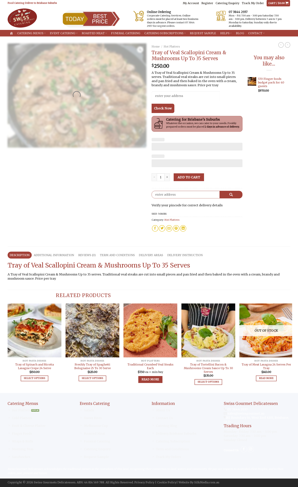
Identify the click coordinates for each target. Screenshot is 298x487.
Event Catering (62, 33)
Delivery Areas (151, 255)
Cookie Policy (166, 482)
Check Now (163, 108)
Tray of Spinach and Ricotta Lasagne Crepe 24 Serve (34, 366)
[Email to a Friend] (169, 228)
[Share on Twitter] (162, 228)
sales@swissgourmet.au (246, 413)
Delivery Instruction (185, 255)
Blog (240, 33)
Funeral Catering (125, 33)
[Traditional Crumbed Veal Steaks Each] (150, 330)
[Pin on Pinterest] (176, 228)
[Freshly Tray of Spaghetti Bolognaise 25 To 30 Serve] (92, 330)
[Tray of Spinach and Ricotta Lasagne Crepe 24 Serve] (34, 330)
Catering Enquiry (227, 3)
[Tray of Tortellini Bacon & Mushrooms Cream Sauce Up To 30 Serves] (208, 330)
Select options (34, 378)
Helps (225, 33)
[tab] (20, 255)
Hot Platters (172, 46)
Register (207, 3)
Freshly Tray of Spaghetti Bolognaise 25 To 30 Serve (92, 366)
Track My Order (253, 3)
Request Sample (203, 33)
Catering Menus (30, 33)
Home (156, 46)
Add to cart (189, 177)
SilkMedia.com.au (206, 482)
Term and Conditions (117, 255)
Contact (255, 33)
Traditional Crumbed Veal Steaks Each (150, 366)
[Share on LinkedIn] (183, 228)
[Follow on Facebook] (244, 449)
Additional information (54, 255)
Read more (150, 379)
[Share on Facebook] (155, 228)
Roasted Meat (93, 33)
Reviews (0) (87, 255)
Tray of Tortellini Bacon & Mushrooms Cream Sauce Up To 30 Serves (208, 368)
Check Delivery (231, 194)
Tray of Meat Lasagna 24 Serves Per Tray (266, 366)
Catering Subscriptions (163, 33)
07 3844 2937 (237, 409)
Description (20, 255)
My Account (191, 3)
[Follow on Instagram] (251, 449)
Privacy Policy (144, 482)
